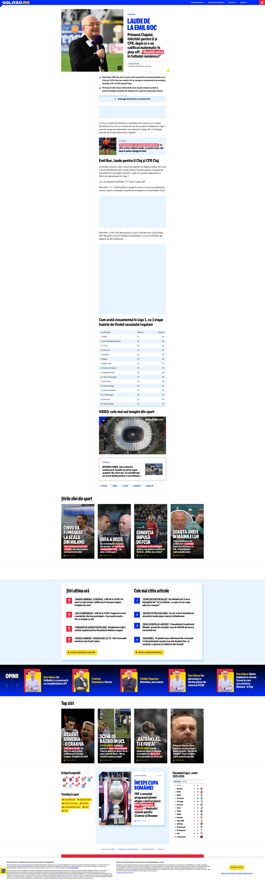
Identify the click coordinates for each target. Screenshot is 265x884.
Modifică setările (148, 849)
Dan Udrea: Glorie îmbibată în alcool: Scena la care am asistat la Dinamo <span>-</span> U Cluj (241, 680)
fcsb (66, 811)
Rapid (179, 795)
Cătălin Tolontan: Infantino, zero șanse (144, 680)
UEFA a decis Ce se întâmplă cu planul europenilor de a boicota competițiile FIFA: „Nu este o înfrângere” (114, 531)
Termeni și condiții (108, 849)
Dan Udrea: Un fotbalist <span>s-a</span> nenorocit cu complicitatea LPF (48, 680)
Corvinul (180, 805)
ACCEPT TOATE (237, 867)
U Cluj (179, 811)
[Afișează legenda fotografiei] (120, 68)
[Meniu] (262, 2)
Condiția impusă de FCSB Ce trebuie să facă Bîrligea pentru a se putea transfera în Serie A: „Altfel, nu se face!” (150, 531)
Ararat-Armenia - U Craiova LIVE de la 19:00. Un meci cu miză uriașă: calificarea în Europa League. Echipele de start (97, 602)
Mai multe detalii (72, 868)
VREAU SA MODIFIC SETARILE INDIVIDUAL (237, 873)
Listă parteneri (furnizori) (125, 873)
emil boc (137, 486)
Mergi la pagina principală (150, 652)
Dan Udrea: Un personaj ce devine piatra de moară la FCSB (193, 680)
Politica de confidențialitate (128, 849)
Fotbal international (216, 2)
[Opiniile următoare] (17, 685)
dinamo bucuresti (70, 803)
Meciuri (184, 781)
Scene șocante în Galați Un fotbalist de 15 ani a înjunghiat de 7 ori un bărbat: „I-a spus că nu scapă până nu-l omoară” (165, 602)
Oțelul (179, 814)
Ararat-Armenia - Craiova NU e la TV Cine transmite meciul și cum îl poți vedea (97, 639)
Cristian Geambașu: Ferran (96, 680)
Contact (161, 849)
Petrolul (180, 817)
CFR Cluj (104, 486)
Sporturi (232, 2)
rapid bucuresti (85, 800)
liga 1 (115, 486)
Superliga (131, 14)
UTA (178, 833)
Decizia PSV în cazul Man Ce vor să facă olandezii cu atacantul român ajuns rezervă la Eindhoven (165, 614)
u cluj (125, 486)
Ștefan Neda (134, 64)
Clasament (177, 781)
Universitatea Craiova (72, 807)
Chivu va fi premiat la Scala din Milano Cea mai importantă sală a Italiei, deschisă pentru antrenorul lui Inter (77, 531)
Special (243, 2)
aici (63, 875)
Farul (178, 808)
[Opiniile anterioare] (7, 685)
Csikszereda (181, 837)
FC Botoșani (181, 827)
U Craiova (180, 798)
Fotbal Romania (197, 2)
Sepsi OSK (180, 821)
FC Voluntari (181, 830)
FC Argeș (180, 801)
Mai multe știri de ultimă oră (82, 652)
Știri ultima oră (77, 591)
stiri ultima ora (69, 800)
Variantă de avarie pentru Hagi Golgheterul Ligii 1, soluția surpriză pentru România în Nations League (97, 628)
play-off (150, 486)
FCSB (179, 792)
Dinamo (179, 789)
